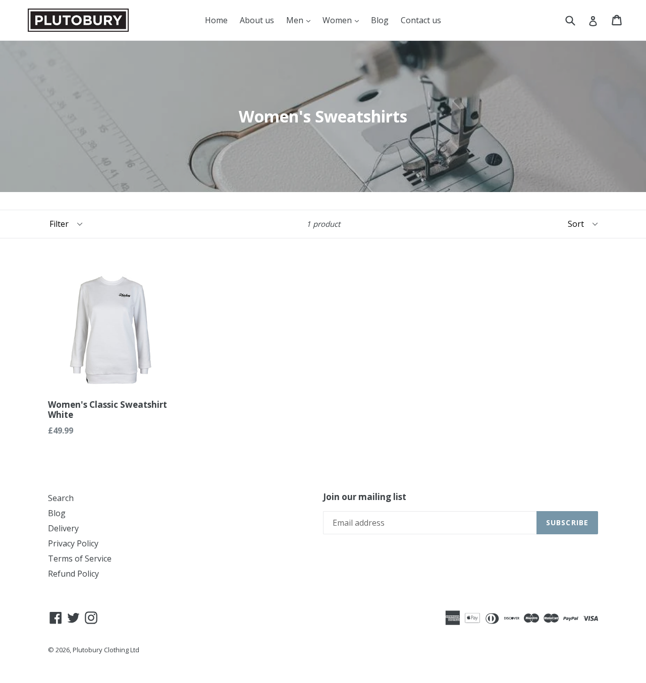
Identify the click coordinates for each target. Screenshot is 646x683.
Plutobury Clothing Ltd (106, 649)
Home (216, 20)
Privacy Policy (73, 543)
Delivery (63, 528)
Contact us (421, 20)
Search (61, 498)
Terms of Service (80, 558)
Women (338, 20)
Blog (380, 20)
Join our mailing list (364, 497)
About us (257, 20)
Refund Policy (73, 573)
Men (295, 20)
